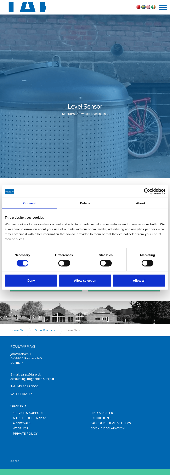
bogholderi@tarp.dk (41, 379)
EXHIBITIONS (100, 417)
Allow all (139, 280)
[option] (85, 110)
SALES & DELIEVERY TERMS (111, 423)
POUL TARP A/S (24, 7)
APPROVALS (21, 423)
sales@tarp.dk (31, 374)
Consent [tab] (29, 203)
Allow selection (85, 280)
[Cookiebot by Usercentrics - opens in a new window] (147, 191)
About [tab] (140, 203)
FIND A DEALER (102, 412)
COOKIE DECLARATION (108, 428)
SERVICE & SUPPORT (28, 412)
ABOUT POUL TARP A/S (30, 417)
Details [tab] (85, 203)
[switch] (64, 263)
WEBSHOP (20, 428)
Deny (31, 280)
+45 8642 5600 (27, 386)
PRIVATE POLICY (25, 433)
